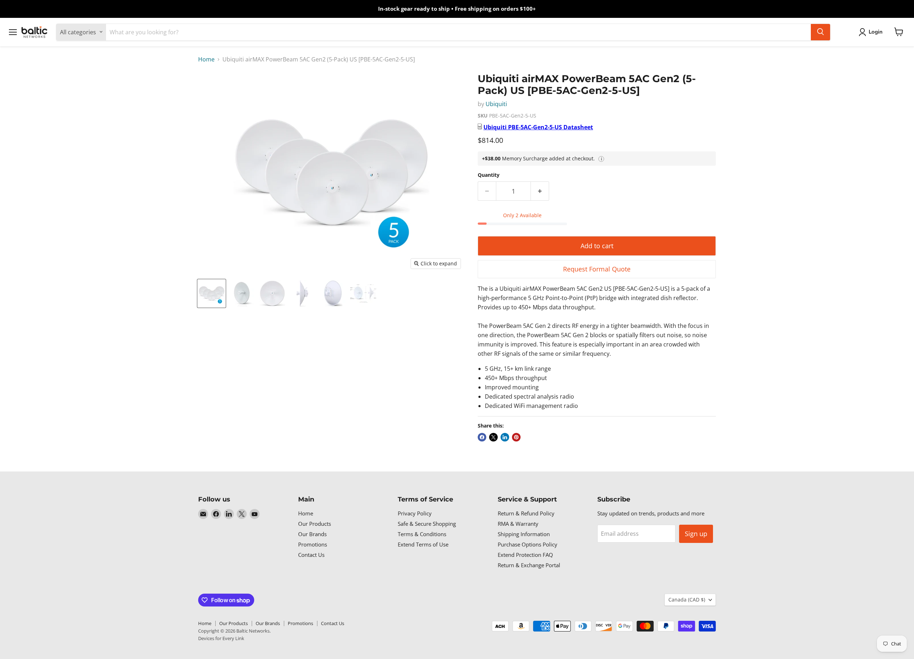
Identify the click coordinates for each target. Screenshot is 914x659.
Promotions (312, 544)
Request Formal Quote (597, 269)
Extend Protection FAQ (525, 554)
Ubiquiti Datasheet (538, 127)
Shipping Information (524, 534)
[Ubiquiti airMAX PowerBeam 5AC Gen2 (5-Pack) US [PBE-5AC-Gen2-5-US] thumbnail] (211, 293)
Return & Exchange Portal (529, 565)
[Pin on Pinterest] (516, 437)
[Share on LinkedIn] (505, 437)
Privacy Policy (415, 513)
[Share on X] (493, 437)
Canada (686, 599)
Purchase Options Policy (527, 544)
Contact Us (311, 554)
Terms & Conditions (422, 534)
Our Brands (312, 534)
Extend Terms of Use (423, 544)
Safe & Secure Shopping (427, 523)
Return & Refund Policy (526, 513)
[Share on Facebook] (482, 437)
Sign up (696, 533)
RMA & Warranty (518, 523)
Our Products (314, 523)
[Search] (820, 32)
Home (206, 59)
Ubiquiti (496, 104)
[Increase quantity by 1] (540, 191)
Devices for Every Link (221, 638)
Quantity (488, 175)
